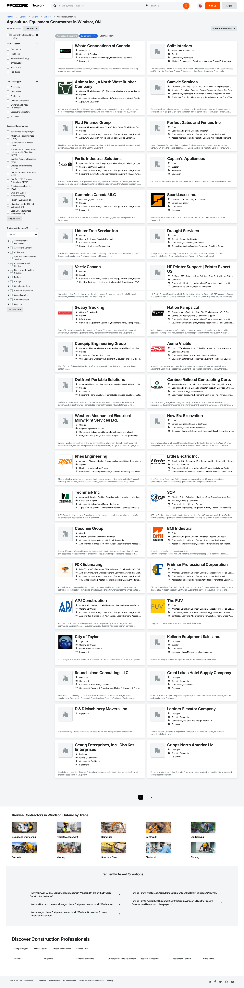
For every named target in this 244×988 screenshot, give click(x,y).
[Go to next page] (151, 797)
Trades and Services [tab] (62, 948)
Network (37, 5)
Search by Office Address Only (23, 36)
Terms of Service (69, 980)
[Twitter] (220, 982)
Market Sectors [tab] (40, 948)
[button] (8, 49)
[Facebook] (215, 981)
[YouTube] (232, 982)
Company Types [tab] (21, 948)
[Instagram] (226, 982)
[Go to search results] (36, 234)
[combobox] (166, 5)
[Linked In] (210, 982)
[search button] (186, 6)
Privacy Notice (54, 980)
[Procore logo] (17, 6)
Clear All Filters (107, 36)
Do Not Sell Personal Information (91, 980)
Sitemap (110, 980)
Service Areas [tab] (82, 948)
